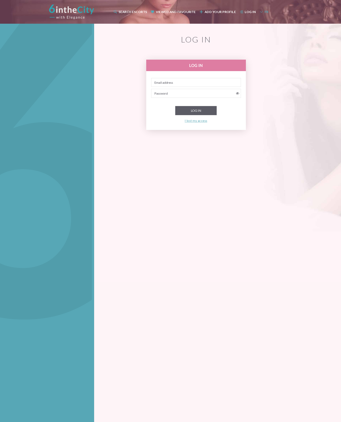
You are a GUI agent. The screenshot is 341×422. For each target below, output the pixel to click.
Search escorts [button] (133, 12)
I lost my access (196, 120)
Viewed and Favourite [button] (176, 12)
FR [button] (267, 12)
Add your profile (220, 12)
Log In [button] (250, 12)
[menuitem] (130, 11)
